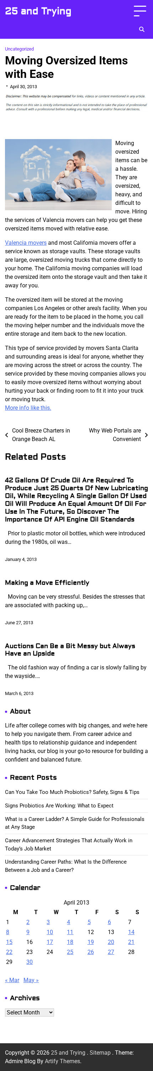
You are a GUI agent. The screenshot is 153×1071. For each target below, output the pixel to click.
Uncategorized (19, 49)
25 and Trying (38, 11)
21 (131, 942)
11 (70, 932)
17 (50, 942)
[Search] (141, 29)
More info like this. (28, 407)
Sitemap (100, 1052)
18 (70, 942)
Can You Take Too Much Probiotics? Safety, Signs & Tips (72, 792)
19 (91, 942)
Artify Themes (62, 1061)
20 (111, 942)
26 (91, 952)
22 (9, 952)
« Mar (12, 980)
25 (70, 952)
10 (50, 932)
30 (29, 962)
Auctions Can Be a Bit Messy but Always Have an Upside (70, 650)
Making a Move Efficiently (47, 583)
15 (9, 942)
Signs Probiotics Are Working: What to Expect (59, 805)
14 (131, 932)
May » (31, 980)
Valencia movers (26, 242)
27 (111, 952)
